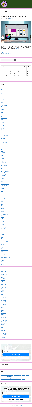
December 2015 (4, 337)
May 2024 (3, 278)
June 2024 (3, 277)
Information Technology (5, 165)
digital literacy (15, 375)
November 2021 (4, 301)
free (26, 375)
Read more (18, 48)
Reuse (12, 53)
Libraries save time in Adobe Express (13, 16)
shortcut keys (9, 379)
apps (2, 113)
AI (1, 108)
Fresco (2, 151)
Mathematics (3, 182)
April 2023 (3, 291)
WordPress (3, 263)
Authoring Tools (3, 119)
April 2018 (3, 330)
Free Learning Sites (4, 149)
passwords (3, 208)
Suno (2, 248)
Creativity (10, 375)
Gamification (3, 152)
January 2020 (3, 318)
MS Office (3, 195)
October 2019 (3, 321)
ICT (1, 164)
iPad (2, 168)
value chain (18, 379)
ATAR (2, 116)
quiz (6, 379)
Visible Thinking (23, 379)
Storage (15, 53)
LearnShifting (3, 174)
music (2, 201)
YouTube (2, 264)
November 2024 (4, 274)
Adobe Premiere (4, 105)
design (12, 375)
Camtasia (2, 122)
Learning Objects (4, 172)
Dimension (3, 131)
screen (2, 237)
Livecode (2, 178)
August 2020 (3, 313)
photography (12, 378)
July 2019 (2, 326)
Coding (2, 128)
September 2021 (4, 304)
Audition (19, 374)
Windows (2, 261)
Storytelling (3, 245)
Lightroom (3, 175)
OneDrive (2, 204)
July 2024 (3, 275)
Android (2, 109)
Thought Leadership (4, 250)
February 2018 (3, 331)
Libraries (9, 53)
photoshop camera (16, 378)
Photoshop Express (4, 214)
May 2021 (2, 310)
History (2, 161)
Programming (3, 224)
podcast (20, 378)
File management (4, 142)
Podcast (2, 217)
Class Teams (3, 125)
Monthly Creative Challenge (7, 378)
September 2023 (4, 288)
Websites (2, 260)
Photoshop (3, 212)
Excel (2, 141)
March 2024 (3, 281)
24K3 (2, 89)
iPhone (2, 169)
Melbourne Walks (4, 185)
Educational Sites (4, 136)
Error (2, 139)
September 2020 (4, 311)
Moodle (2, 192)
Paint (2, 207)
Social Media (3, 244)
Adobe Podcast (3, 103)
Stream (2, 247)
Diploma (2, 132)
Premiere (2, 221)
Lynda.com (3, 179)
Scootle (2, 235)
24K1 (2, 86)
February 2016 (3, 336)
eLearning (3, 138)
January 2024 (3, 284)
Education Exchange (4, 135)
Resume (2, 231)
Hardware (3, 159)
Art (1, 115)
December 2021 (4, 300)
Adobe (4, 374)
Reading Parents (4, 227)
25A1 (2, 96)
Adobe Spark (3, 106)
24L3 (2, 95)
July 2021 (2, 307)
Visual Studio (3, 258)
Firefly (2, 145)
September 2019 (4, 323)
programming (2, 379)
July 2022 (2, 294)
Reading (2, 225)
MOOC (2, 191)
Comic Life (7, 375)
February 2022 (3, 297)
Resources (3, 230)
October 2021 (3, 303)
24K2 (2, 374)
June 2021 (3, 308)
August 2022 (3, 293)
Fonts (2, 148)
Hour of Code (3, 162)
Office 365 (3, 202)
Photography (3, 211)
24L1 (2, 92)
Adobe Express (4, 53)
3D (1, 98)
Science (2, 234)
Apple (2, 112)
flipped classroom (4, 146)
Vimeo (21, 379)
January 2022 (3, 298)
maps (2, 181)
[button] (27, 4)
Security (2, 238)
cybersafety (3, 129)
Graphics (2, 158)
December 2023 (4, 285)
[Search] (15, 60)
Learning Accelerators (5, 171)
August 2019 (3, 324)
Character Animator (4, 123)
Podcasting (22, 378)
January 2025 (3, 271)
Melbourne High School (5, 184)
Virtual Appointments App (5, 257)
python (5, 379)
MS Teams (3, 197)
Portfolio (2, 218)
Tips (2, 251)
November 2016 (4, 333)
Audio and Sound (4, 118)
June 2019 (3, 327)
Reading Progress (4, 228)
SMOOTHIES (3, 240)
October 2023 (3, 287)
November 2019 (4, 320)
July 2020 (3, 314)
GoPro (2, 155)
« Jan (2, 79)
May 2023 (3, 290)
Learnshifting (9, 376)
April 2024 (3, 280)
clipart (2, 126)
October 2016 (3, 334)
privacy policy (17, 357)
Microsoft (2, 188)
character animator (3, 375)
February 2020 (3, 317)
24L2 (2, 93)
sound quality (15, 379)
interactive (28, 375)
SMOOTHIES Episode (4, 241)
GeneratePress (21, 405)
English (20, 375)
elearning (18, 375)
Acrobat (2, 99)
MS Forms (3, 194)
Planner (2, 215)
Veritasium (3, 254)
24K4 (2, 90)
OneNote (2, 205)
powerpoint (26, 378)
